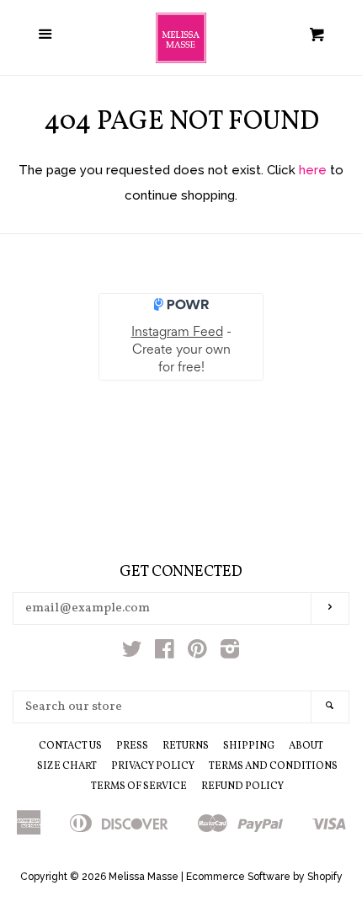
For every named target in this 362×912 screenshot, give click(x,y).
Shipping (248, 746)
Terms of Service (139, 786)
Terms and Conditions (273, 766)
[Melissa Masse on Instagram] (230, 652)
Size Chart (67, 766)
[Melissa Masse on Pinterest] (197, 652)
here (313, 170)
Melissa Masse (143, 877)
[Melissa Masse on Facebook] (164, 652)
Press (132, 746)
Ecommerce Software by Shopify (264, 877)
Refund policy (242, 786)
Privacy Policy (152, 766)
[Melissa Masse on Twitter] (132, 652)
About (306, 746)
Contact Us (70, 746)
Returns (185, 746)
